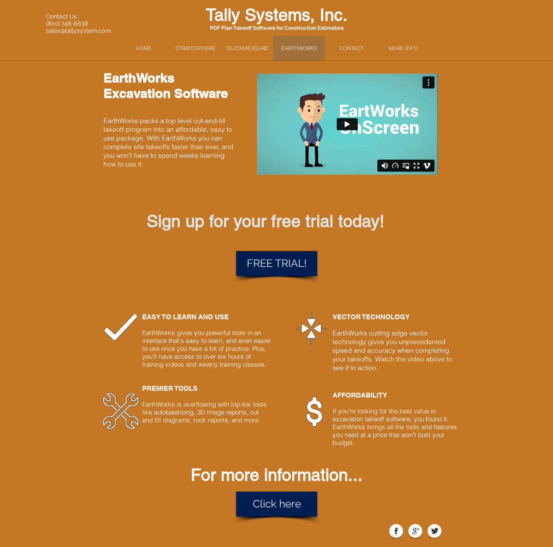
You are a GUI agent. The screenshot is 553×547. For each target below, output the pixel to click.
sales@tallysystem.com (78, 30)
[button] (403, 48)
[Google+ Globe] (415, 531)
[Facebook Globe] (396, 531)
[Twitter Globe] (434, 531)
